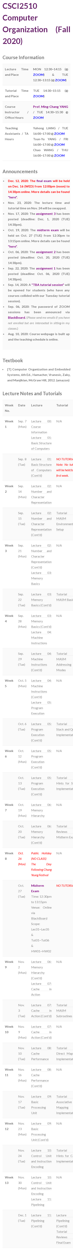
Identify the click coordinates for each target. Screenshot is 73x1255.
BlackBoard (16, 317)
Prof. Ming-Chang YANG (50, 106)
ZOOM (38, 74)
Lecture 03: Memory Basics (41, 578)
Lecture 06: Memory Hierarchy (41, 810)
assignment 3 (45, 213)
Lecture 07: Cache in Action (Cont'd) (41, 1010)
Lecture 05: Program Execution (41, 707)
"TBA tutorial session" (48, 284)
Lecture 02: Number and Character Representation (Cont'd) (41, 524)
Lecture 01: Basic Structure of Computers (41, 443)
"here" (12, 197)
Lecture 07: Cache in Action (41, 989)
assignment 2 (45, 252)
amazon (63, 380)
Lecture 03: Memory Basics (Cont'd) (41, 599)
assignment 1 (45, 268)
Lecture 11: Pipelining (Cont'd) (41, 1220)
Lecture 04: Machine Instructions (41, 637)
